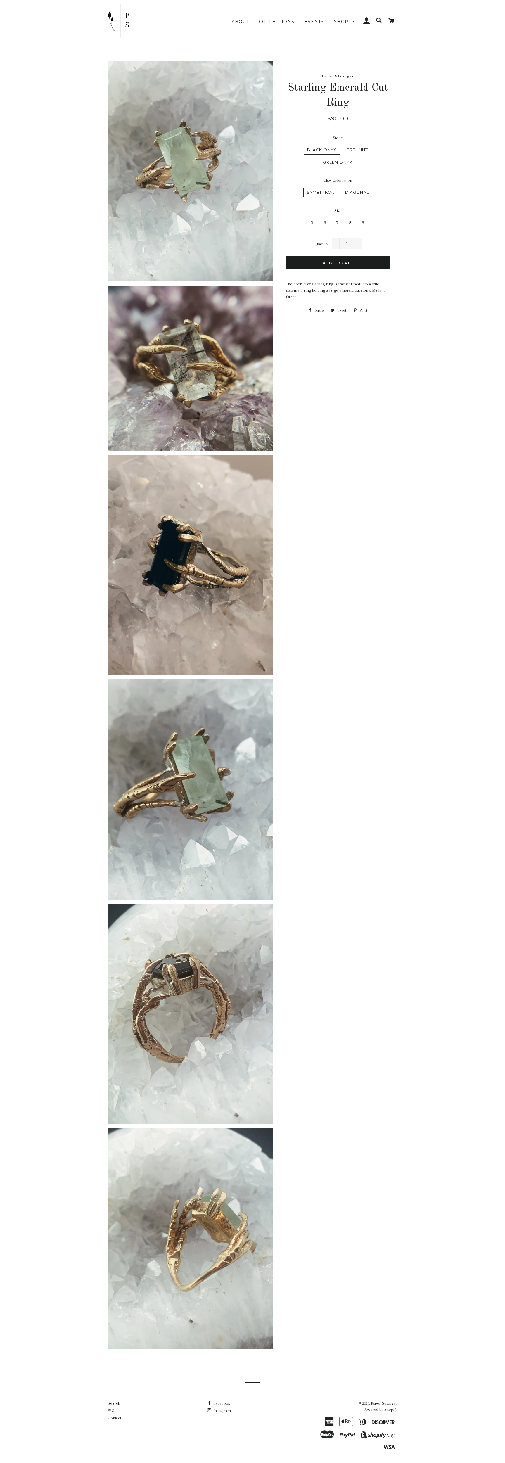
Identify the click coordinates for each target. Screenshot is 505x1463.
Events (314, 21)
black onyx (322, 149)
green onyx (337, 162)
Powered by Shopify (380, 1409)
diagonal (357, 192)
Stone (338, 138)
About (240, 21)
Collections (276, 21)
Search (114, 1403)
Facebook (221, 1403)
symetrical (321, 192)
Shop (342, 21)
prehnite (358, 149)
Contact (114, 1418)
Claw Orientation (338, 180)
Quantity (321, 244)
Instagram (221, 1410)
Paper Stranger (384, 1403)
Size (338, 210)
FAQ (111, 1410)
